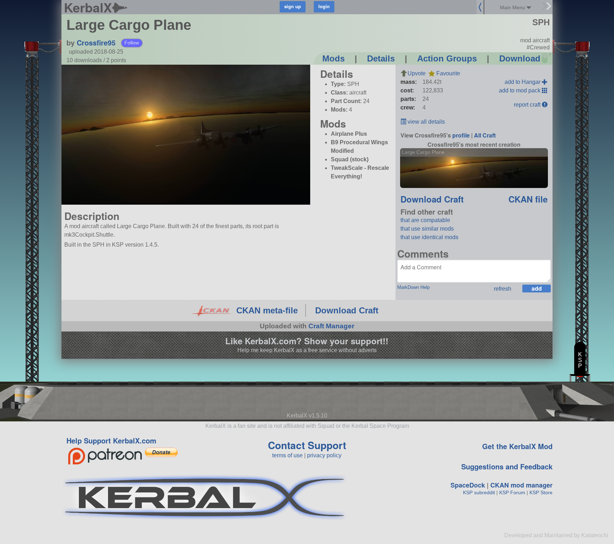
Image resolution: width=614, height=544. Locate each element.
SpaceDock (468, 485)
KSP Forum (512, 492)
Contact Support (307, 445)
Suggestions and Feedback (507, 466)
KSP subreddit (479, 492)
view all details (425, 122)
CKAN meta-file (267, 310)
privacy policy (324, 455)
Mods (333, 58)
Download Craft (432, 199)
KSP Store (541, 492)
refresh (502, 289)
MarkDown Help (413, 287)
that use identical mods (429, 237)
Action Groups (447, 58)
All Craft (485, 135)
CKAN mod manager (521, 485)
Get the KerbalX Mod (517, 446)
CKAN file (528, 199)
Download (519, 58)
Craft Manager (331, 326)
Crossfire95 (96, 42)
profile (461, 135)
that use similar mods (427, 229)
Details (381, 58)
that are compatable (425, 220)
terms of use (287, 455)
